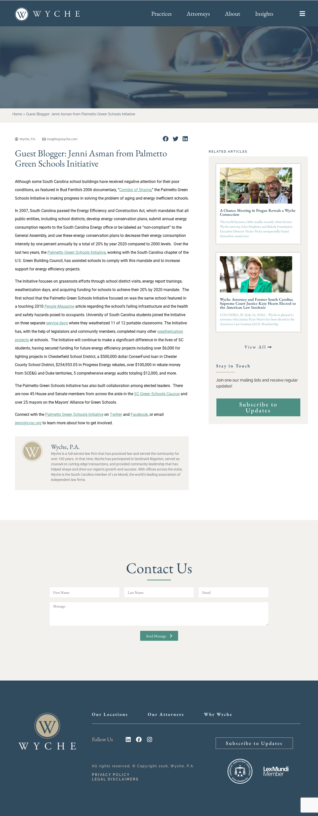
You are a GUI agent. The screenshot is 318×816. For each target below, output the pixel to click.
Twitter (116, 414)
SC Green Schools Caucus (157, 393)
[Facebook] (139, 739)
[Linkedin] (128, 739)
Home (17, 114)
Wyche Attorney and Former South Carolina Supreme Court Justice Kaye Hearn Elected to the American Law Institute (258, 303)
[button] (165, 138)
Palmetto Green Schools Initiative (76, 252)
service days (57, 323)
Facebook (139, 414)
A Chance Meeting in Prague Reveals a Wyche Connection (258, 212)
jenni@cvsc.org (28, 423)
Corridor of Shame (135, 189)
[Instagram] (149, 739)
